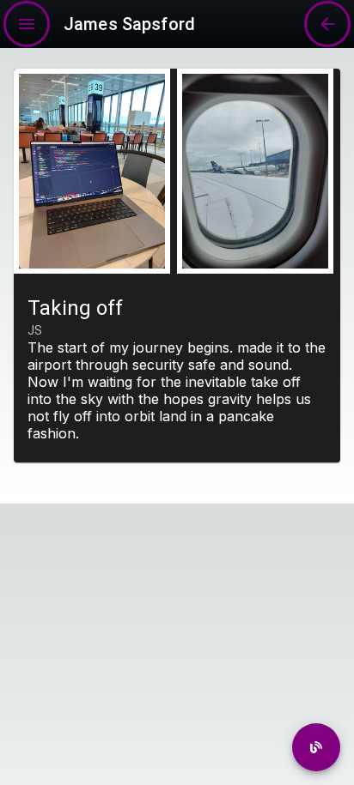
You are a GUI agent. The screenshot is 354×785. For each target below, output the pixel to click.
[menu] (26, 24)
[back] (316, 747)
